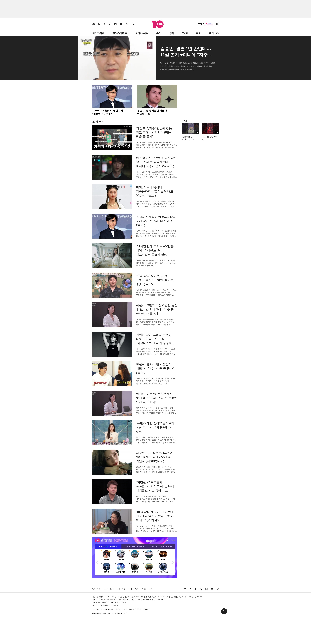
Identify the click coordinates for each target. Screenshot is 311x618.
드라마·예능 (141, 33)
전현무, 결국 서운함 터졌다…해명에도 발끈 (153, 112)
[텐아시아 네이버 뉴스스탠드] (121, 24)
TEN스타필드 (120, 33)
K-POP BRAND (108, 546)
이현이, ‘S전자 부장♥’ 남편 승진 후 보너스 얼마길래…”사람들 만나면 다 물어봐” (156, 309)
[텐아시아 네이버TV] (99, 24)
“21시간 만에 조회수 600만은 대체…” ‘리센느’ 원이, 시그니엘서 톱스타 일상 (155, 250)
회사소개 (95, 609)
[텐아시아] (158, 24)
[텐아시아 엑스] (109, 24)
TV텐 (185, 33)
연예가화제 (98, 33)
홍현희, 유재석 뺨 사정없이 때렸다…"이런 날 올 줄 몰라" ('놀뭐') (155, 368)
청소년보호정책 (121, 609)
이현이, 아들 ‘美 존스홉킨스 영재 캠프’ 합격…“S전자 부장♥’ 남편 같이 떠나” (156, 398)
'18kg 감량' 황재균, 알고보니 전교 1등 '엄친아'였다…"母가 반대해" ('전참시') (155, 516)
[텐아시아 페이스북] (104, 24)
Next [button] (172, 562)
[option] (135, 562)
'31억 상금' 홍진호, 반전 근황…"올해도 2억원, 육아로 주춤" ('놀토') (154, 280)
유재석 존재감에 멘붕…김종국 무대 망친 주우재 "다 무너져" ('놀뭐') (156, 221)
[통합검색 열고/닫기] (217, 24)
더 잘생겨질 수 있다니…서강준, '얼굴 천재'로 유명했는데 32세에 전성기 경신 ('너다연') (156, 162)
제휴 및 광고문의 (135, 609)
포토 (198, 33)
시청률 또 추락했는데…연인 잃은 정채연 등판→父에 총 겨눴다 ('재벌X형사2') (154, 457)
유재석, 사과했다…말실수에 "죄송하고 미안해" (107, 112)
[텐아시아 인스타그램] (115, 24)
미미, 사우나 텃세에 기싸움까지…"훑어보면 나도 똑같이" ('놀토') (154, 191)
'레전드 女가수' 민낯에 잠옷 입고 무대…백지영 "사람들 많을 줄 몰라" (154, 132)
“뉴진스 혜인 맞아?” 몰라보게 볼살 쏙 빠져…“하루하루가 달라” (155, 427)
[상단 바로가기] (224, 611)
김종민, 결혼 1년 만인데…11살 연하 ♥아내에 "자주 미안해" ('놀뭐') (185, 54)
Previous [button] (97, 562)
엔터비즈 (214, 33)
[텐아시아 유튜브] (93, 24)
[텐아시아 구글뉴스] (127, 24)
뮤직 (158, 33)
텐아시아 (105, 613)
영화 (171, 33)
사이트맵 (147, 609)
